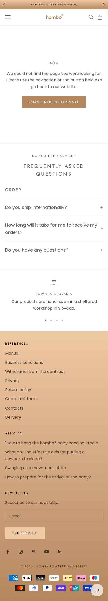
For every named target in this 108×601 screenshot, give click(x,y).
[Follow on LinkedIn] (59, 551)
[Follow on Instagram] (20, 551)
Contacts (14, 408)
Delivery (13, 417)
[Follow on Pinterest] (33, 551)
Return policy (18, 390)
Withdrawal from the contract (35, 371)
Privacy (12, 381)
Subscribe (25, 533)
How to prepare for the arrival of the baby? (48, 477)
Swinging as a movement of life (35, 468)
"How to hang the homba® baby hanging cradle (51, 443)
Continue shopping (54, 102)
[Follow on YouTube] (46, 551)
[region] (54, 295)
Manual (12, 353)
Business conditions (24, 362)
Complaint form (21, 399)
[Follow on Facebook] (7, 551)
